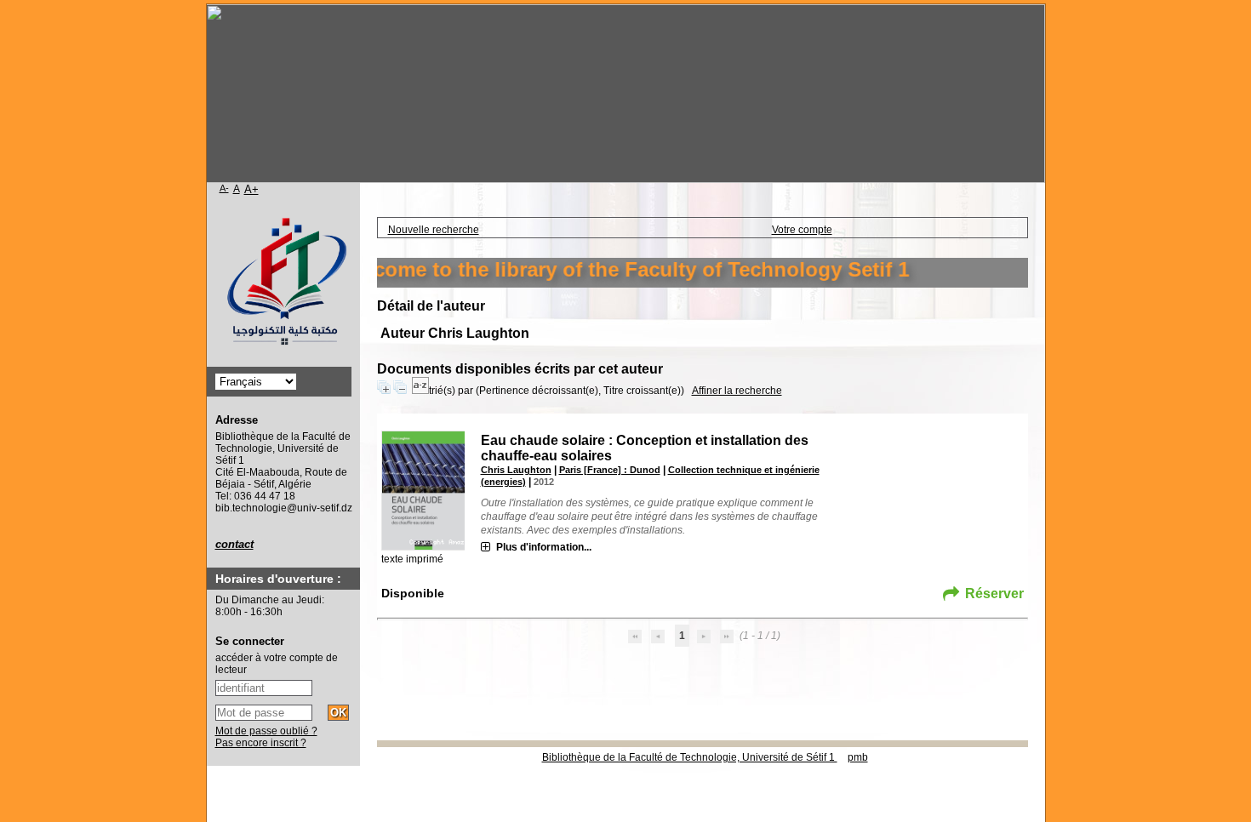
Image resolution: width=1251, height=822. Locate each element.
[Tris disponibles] (420, 391)
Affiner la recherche (737, 391)
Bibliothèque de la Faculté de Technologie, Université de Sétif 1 (689, 757)
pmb (858, 757)
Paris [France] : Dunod (609, 470)
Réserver (994, 593)
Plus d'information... (543, 547)
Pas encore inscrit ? (260, 743)
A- (224, 188)
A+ (251, 189)
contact (234, 544)
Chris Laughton (516, 470)
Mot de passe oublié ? (266, 731)
